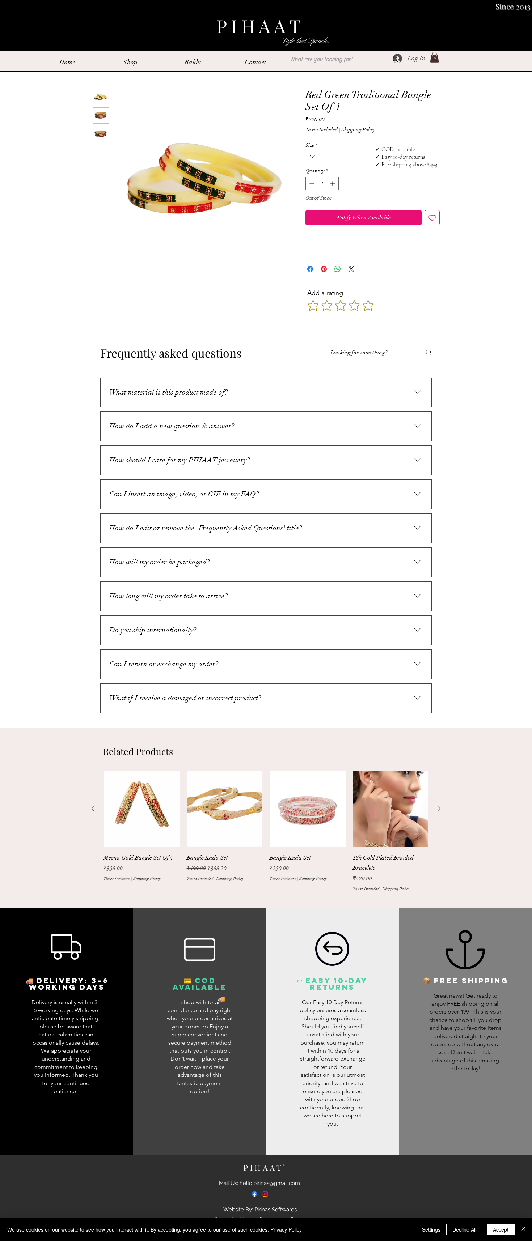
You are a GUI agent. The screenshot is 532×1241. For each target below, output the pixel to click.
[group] (266, 836)
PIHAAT (265, 1167)
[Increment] (333, 183)
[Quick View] (142, 809)
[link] (434, 57)
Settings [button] (431, 1229)
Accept (500, 1229)
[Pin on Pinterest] (324, 269)
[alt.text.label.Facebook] (254, 1194)
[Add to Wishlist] (432, 217)
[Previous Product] (93, 808)
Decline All (464, 1229)
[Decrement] (311, 183)
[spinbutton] (322, 183)
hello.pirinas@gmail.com (270, 1183)
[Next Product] (439, 808)
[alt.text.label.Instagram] (265, 1194)
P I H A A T (260, 26)
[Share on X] (351, 269)
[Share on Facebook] (310, 269)
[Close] (523, 1229)
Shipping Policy (358, 130)
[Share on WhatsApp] (337, 269)
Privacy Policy (286, 1229)
